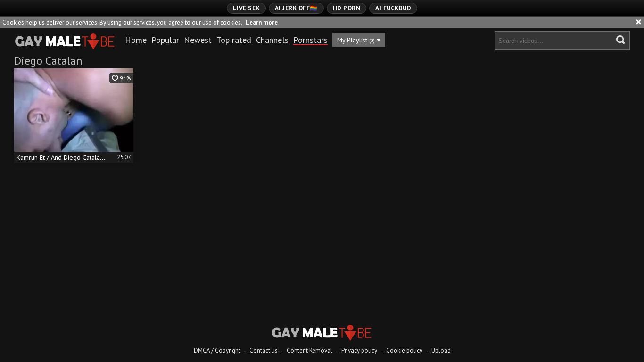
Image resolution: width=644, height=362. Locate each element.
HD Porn (347, 8)
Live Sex (246, 8)
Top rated (233, 39)
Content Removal (309, 350)
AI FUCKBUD (393, 8)
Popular (165, 39)
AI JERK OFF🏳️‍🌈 (296, 8)
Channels (272, 39)
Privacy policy (359, 350)
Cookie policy (404, 350)
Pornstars (310, 39)
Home (136, 39)
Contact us (263, 350)
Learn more (262, 22)
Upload (441, 350)
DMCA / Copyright (217, 350)
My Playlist (356, 40)
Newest (198, 39)
